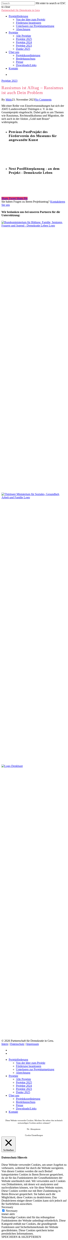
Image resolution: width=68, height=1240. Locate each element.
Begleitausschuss (25, 58)
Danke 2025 (23, 48)
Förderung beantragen (28, 22)
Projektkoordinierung (28, 55)
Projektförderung (18, 16)
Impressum (32, 1044)
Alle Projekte (23, 35)
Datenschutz (17, 1044)
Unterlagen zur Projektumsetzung (35, 26)
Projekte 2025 (24, 39)
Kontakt (13, 68)
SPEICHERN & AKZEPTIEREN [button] (21, 1236)
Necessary (12, 1210)
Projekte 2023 (24, 45)
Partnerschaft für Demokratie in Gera (20, 10)
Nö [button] (28, 1129)
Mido (9, 99)
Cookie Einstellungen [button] (34, 1135)
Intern (4, 1044)
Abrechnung (23, 29)
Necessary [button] (7, 1207)
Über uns (14, 52)
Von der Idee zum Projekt (30, 19)
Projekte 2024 (24, 42)
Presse (19, 61)
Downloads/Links (26, 65)
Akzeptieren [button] (35, 1129)
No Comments (43, 99)
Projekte (13, 32)
